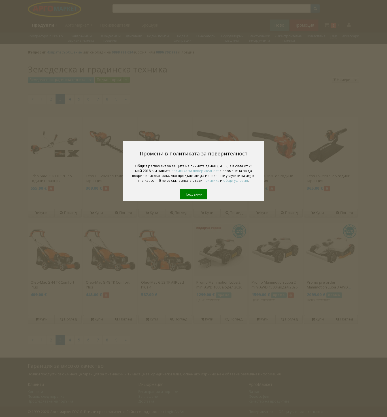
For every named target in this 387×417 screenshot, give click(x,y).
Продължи (193, 194)
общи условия (235, 180)
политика (211, 180)
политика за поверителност (195, 170)
